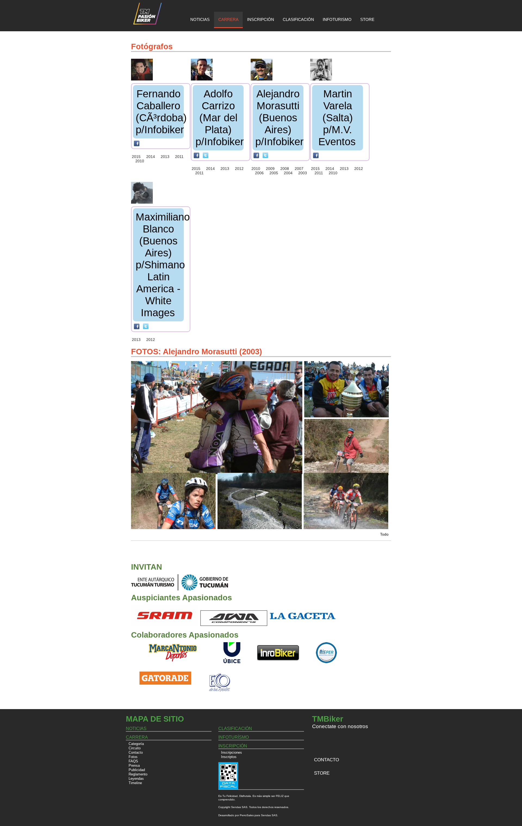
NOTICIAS (200, 19)
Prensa (134, 765)
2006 (259, 173)
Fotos (133, 757)
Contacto (136, 752)
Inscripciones (231, 752)
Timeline (135, 783)
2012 (239, 168)
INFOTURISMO (337, 19)
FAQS (133, 761)
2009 (270, 168)
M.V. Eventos (337, 135)
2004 (288, 173)
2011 (179, 156)
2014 (150, 156)
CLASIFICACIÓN (298, 19)
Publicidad (137, 770)
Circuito (135, 748)
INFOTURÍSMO (233, 737)
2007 (299, 168)
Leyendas (136, 779)
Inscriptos (229, 757)
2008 (284, 168)
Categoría (136, 744)
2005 (273, 173)
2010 (139, 161)
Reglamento (138, 774)
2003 (302, 173)
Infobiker (164, 129)
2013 (165, 156)
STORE (367, 19)
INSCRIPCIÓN (260, 19)
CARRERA (228, 19)
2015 (136, 156)
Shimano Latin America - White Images (160, 288)
